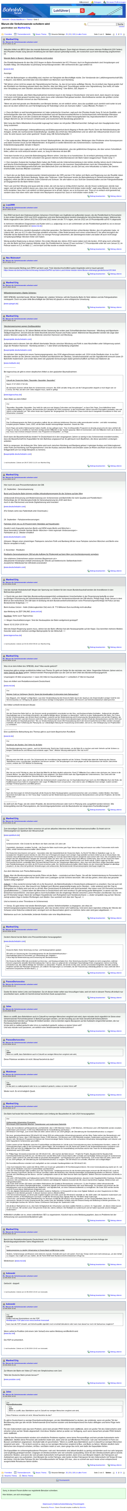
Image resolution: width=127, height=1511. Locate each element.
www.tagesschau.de (12, 395)
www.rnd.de (37, 226)
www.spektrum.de (11, 835)
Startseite (5, 19)
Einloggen (97, 2)
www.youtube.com (12, 1379)
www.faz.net (9, 1333)
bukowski (10, 1273)
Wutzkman (11, 1071)
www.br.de (8, 69)
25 (67, 34)
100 (73, 34)
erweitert (122, 26)
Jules (8, 1006)
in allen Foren (82, 34)
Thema (29, 19)
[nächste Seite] (124, 34)
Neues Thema (41, 34)
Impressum (47, 1504)
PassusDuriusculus (15, 981)
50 (70, 34)
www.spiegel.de (11, 304)
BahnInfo (83, 1507)
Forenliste (8, 34)
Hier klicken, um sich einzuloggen (17, 1495)
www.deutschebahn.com (14, 507)
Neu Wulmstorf (13, 258)
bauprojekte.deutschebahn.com (17, 339)
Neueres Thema (10, 1476)
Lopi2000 (10, 205)
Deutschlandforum (18, 19)
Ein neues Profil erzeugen (116, 2)
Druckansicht (64, 1480)
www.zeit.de (36, 611)
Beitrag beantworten (97, 196)
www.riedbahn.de (11, 363)
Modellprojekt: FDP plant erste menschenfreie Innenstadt (27, 1320)
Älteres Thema (27, 1476)
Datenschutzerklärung (62, 1504)
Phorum (51, 1507)
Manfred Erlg (24, 28)
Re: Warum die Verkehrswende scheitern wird (20, 42)
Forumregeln (78, 1504)
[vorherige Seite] (113, 34)
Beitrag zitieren (116, 196)
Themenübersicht (23, 34)
